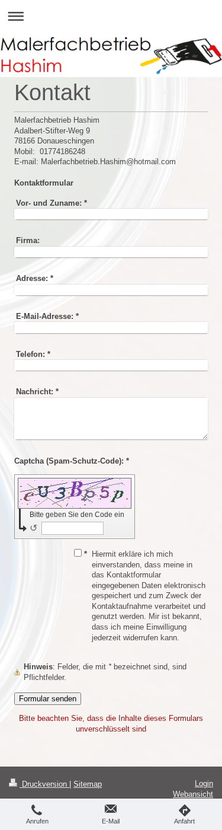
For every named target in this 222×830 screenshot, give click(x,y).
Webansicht (193, 794)
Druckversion (44, 784)
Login (204, 783)
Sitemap (87, 784)
